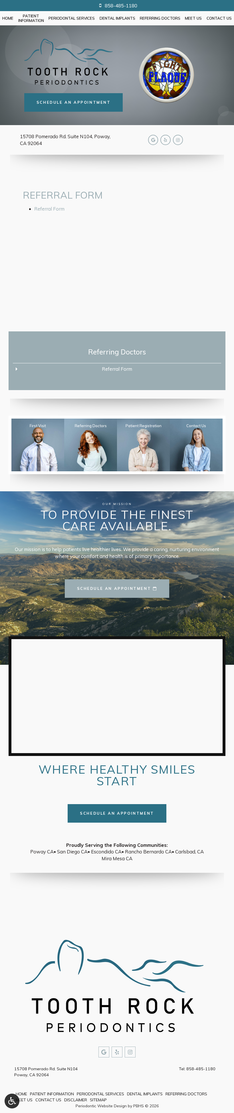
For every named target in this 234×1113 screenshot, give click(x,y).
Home (7, 18)
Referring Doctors (160, 18)
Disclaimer (75, 1099)
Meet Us (193, 18)
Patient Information (52, 1093)
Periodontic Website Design (101, 1105)
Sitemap (98, 1099)
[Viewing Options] (12, 1101)
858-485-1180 (200, 1068)
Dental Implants (117, 18)
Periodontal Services (72, 18)
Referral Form (49, 209)
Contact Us (219, 18)
